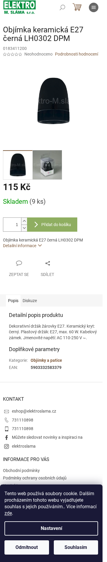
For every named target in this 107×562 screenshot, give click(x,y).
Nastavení (51, 528)
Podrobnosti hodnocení (76, 54)
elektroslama (24, 446)
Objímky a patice (46, 360)
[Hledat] (62, 7)
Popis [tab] (13, 300)
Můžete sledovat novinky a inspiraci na (47, 437)
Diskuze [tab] (30, 300)
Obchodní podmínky (21, 470)
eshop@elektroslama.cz (34, 411)
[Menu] (94, 7)
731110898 (22, 420)
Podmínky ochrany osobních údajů (35, 478)
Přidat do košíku (56, 224)
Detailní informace (19, 245)
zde (8, 513)
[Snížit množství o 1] (24, 228)
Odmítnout (26, 547)
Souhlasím (75, 547)
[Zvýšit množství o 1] (24, 221)
